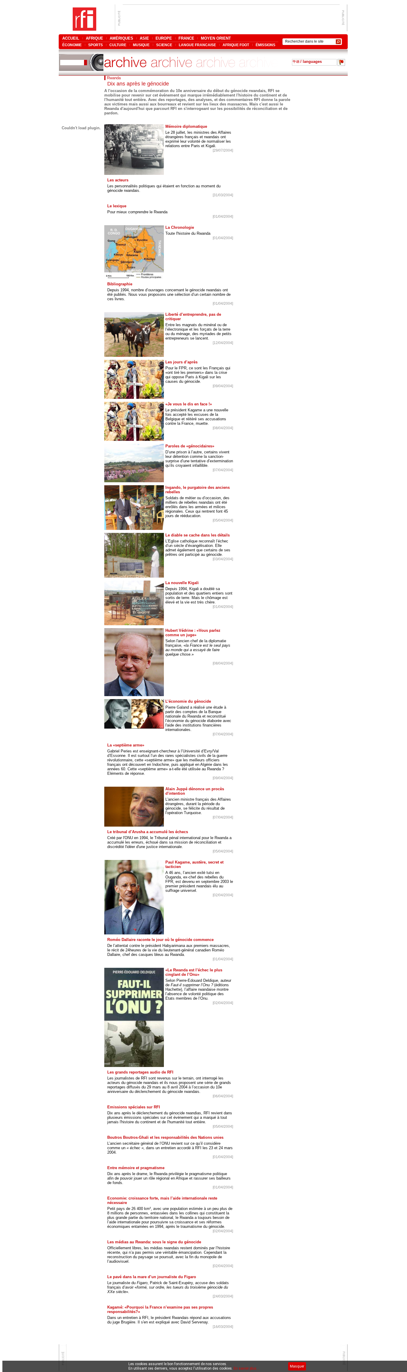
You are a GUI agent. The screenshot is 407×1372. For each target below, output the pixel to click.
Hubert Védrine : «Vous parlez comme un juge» (192, 632)
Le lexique (116, 206)
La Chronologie (179, 227)
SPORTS (95, 45)
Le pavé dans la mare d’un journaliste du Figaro (151, 1277)
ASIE (144, 38)
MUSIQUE (141, 45)
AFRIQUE (94, 38)
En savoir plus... (246, 1368)
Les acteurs (117, 180)
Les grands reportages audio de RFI (140, 1072)
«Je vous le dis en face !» (188, 404)
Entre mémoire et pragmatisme (135, 1168)
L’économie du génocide (188, 701)
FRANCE (186, 38)
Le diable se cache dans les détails (197, 535)
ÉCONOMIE (72, 45)
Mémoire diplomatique (186, 126)
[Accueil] (84, 29)
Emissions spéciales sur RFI (133, 1107)
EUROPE (164, 38)
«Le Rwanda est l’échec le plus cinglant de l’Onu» (193, 972)
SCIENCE (164, 45)
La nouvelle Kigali (182, 583)
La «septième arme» (125, 745)
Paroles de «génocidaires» (189, 446)
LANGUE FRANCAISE (197, 45)
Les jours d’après (181, 362)
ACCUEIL (70, 38)
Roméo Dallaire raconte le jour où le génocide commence (160, 939)
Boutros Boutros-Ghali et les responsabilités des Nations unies (165, 1137)
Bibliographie (119, 284)
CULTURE (117, 45)
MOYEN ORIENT (216, 38)
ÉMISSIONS (265, 45)
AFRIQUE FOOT (236, 45)
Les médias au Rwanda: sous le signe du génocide (154, 1242)
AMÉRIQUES (121, 38)
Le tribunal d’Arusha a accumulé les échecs (147, 832)
